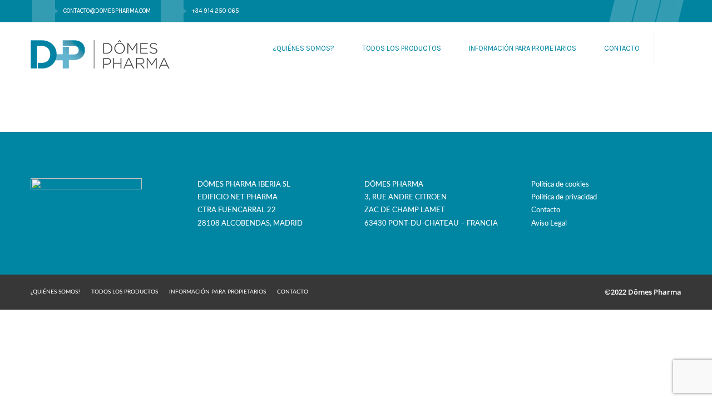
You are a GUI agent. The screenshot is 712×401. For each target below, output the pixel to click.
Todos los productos (401, 48)
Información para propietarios (522, 48)
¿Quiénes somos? (303, 48)
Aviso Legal (549, 223)
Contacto (622, 48)
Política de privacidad (564, 197)
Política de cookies (560, 184)
